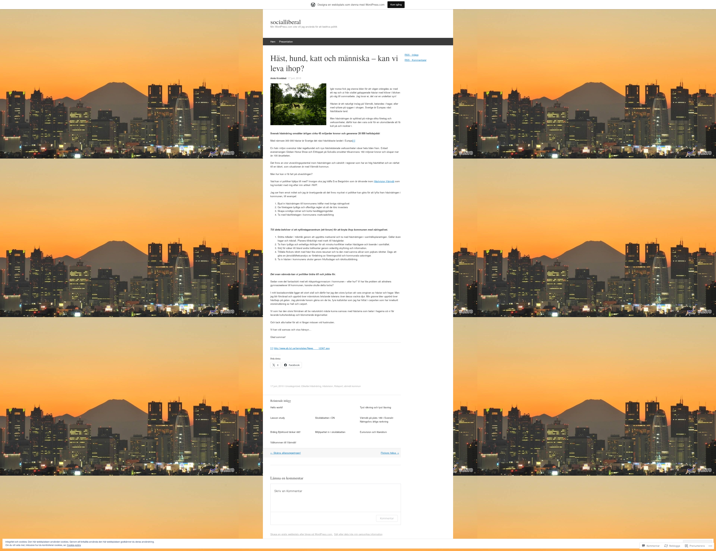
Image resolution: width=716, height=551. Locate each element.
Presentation (286, 41)
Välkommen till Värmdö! (283, 442)
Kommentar (387, 518)
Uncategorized (292, 386)
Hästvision (327, 386)
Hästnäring (315, 386)
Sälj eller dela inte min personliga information (358, 534)
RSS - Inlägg (411, 55)
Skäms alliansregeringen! (285, 453)
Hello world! (276, 407)
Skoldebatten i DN (325, 417)
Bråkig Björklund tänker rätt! (285, 432)
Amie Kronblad (278, 78)
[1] (353, 140)
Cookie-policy (74, 545)
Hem (272, 41)
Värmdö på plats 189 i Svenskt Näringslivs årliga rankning (376, 419)
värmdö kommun (352, 386)
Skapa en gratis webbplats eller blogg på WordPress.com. (301, 534)
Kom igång (396, 4)
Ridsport (338, 386)
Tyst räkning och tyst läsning (375, 407)
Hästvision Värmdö (384, 181)
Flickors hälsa (390, 453)
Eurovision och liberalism (373, 432)
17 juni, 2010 (294, 78)
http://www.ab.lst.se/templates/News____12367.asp (302, 348)
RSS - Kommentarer (415, 60)
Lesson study (277, 417)
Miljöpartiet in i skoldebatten (330, 432)
